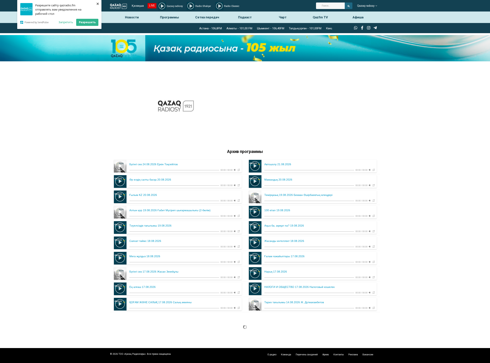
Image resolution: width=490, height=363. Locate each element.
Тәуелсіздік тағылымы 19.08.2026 (150, 225)
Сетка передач (207, 17)
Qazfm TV (320, 17)
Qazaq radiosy (366, 5)
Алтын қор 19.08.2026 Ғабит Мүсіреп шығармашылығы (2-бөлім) (170, 210)
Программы (169, 17)
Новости (132, 17)
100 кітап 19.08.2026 (277, 210)
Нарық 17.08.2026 (275, 271)
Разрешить (87, 22)
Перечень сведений (307, 354)
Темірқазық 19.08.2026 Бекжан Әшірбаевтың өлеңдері (298, 194)
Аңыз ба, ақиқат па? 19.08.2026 (284, 225)
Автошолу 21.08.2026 (277, 164)
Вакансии (368, 354)
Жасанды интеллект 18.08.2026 (284, 240)
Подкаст (245, 17)
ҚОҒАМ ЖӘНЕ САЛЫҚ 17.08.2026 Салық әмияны (160, 302)
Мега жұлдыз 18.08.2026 (144, 256)
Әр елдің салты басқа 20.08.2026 (150, 179)
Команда (286, 354)
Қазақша (138, 5)
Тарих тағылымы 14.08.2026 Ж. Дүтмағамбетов (294, 302)
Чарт (283, 17)
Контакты (338, 354)
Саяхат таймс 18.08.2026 (145, 240)
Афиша (358, 17)
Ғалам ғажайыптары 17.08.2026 (284, 256)
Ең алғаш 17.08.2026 (142, 286)
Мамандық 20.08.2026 (278, 179)
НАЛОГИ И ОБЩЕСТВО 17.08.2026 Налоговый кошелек (299, 286)
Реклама (353, 354)
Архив (325, 354)
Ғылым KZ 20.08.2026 (143, 194)
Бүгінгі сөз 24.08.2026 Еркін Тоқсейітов (153, 164)
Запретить (66, 22)
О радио (271, 354)
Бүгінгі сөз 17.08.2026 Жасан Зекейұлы (153, 271)
